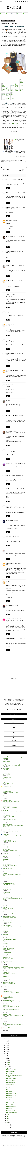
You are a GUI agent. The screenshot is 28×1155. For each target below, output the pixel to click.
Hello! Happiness (6, 815)
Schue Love (14, 7)
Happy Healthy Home (7, 991)
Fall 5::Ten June (9, 1091)
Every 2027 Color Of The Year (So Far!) (11, 787)
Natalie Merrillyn (6, 892)
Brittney (8, 536)
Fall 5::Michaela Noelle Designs (11, 1112)
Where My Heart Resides (8, 1000)
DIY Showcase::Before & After (11, 1104)
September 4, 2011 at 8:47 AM (16, 475)
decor (14, 727)
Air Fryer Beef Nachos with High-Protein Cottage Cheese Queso (13, 826)
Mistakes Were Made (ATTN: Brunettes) (11, 831)
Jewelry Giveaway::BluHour (11, 1087)
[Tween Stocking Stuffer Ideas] (8, 13)
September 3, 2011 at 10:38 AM (17, 432)
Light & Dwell (5, 987)
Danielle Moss (6, 834)
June (7, 1118)
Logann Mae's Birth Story (8, 997)
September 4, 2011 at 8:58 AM (17, 488)
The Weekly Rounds (7, 846)
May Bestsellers (6, 860)
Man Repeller (6, 966)
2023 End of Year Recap (8, 913)
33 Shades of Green (7, 1014)
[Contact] (20, 709)
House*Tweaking (6, 972)
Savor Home (5, 1018)
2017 (6, 1049)
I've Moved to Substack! (8, 880)
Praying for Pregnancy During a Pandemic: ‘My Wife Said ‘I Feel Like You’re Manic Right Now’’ (13, 968)
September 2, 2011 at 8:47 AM (17, 236)
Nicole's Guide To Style (8, 1028)
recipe (14, 730)
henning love (10, 638)
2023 (6, 1038)
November (8, 1064)
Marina (8, 463)
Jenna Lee (8, 280)
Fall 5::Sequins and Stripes (11, 1102)
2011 (6, 1060)
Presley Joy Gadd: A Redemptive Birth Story (12, 1001)
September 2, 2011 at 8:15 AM (15, 179)
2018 (6, 1047)
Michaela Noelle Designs (8, 883)
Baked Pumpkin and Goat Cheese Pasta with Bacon (13, 1015)
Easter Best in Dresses (8, 150)
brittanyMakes (6, 976)
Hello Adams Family (7, 791)
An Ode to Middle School (8, 783)
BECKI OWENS (6, 768)
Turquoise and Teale (7, 868)
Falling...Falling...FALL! (10, 1084)
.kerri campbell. (10, 295)
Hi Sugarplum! (6, 795)
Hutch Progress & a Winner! (11, 1078)
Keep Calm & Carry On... (8, 982)
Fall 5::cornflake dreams (10, 1082)
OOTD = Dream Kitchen (10, 1073)
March (8, 1124)
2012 (6, 1058)
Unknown (9, 324)
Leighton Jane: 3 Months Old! (9, 983)
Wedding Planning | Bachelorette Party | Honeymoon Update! (11, 802)
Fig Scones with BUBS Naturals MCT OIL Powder (13, 992)
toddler (14, 737)
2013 (6, 1057)
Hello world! (5, 931)
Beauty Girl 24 (17, 123)
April (7, 1122)
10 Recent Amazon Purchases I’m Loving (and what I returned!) (14, 855)
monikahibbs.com (7, 888)
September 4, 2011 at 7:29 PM (17, 550)
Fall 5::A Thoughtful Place (10, 1071)
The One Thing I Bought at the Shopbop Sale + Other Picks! (19, 155)
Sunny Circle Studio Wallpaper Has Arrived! (12, 926)
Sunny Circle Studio (7, 925)
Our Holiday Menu (7, 954)
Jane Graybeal (6, 1005)
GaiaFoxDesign (21, 1146)
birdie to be (9, 265)
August (8, 1114)
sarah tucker (5, 934)
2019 (6, 1045)
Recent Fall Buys (21, 140)
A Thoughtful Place (7, 777)
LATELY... (5, 1020)
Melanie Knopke (6, 957)
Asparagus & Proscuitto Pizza (11, 1095)
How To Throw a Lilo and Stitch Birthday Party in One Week (13, 836)
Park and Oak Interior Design (9, 916)
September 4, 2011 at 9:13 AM (17, 507)
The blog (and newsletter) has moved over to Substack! (12, 899)
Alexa (7, 236)
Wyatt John (14, 742)
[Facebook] (7, 709)
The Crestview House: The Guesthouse (11, 963)
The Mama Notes (6, 849)
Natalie (8, 192)
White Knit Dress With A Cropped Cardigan (12, 944)
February (8, 1126)
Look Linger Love (6, 844)
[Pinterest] (12, 709)
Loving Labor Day (9, 1108)
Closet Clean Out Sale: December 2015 (11, 1029)
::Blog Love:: (8, 1099)
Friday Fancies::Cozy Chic (10, 1080)
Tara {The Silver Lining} (12, 340)
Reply (8, 188)
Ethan (14, 732)
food (14, 724)
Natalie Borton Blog (7, 897)
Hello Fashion (6, 854)
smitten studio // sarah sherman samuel (11, 1009)
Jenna (7, 488)
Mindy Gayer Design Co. (8, 912)
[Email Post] (21, 160)
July (7, 1116)
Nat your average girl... (8, 996)
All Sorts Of (5, 810)
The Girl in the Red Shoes (8, 921)
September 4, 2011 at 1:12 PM (17, 522)
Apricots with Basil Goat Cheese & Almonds (13, 1086)
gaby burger (5, 902)
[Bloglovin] (17, 709)
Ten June (5, 1023)
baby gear (14, 740)
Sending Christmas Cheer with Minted (11, 1006)
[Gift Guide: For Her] (25, 13)
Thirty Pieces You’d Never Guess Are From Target (13, 820)
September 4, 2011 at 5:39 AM (18, 463)
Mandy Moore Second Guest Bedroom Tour (12, 1010)
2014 (6, 1055)
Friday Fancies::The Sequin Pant (11, 1101)
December (8, 1062)
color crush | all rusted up (8, 816)
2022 (6, 1040)
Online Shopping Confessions (11, 1093)
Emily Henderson (6, 761)
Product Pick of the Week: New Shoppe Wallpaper (13, 811)
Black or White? (9, 1097)
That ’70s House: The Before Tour (10, 973)
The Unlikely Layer (7, 774)
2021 (6, 1042)
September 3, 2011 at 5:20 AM (17, 400)
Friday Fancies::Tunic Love (10, 1089)
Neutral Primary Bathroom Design (10, 865)
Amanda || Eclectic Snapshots (11, 221)
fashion (6, 161)
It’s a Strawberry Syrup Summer (9, 841)
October (8, 1066)
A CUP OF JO (5, 782)
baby (14, 735)
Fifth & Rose (5, 930)
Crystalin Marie (6, 859)
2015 (6, 1053)
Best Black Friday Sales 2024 (9, 884)
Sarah (8, 400)
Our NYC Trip (5, 940)
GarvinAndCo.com (7, 840)
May (7, 1120)
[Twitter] (10, 709)
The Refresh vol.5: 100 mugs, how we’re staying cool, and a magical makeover (13, 978)
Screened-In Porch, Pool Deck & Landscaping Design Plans (12, 758)
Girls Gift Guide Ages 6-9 (8, 922)
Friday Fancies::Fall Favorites (11, 1069)
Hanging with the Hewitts (8, 948)
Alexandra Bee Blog (12, 415)
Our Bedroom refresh (7, 935)
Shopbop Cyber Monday (8, 958)
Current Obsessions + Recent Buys (8, 154)
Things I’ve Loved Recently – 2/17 (10, 850)
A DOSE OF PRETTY (7, 952)
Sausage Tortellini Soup (8, 949)
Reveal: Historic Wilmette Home (9, 917)
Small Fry (5, 873)
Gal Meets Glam (6, 773)
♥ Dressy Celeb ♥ (10, 392)
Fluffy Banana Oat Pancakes (11, 1106)
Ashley (8, 312)
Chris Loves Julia (6, 806)
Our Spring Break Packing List (9, 869)
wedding (14, 748)
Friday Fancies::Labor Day (10, 1110)
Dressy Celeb (9, 385)
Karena (8, 582)
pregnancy (14, 745)
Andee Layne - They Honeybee (9, 819)
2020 (7, 1043)
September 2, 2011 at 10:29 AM (17, 312)
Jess (7, 475)
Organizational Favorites (8, 988)
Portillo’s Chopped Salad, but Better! (10, 792)
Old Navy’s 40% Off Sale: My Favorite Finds (12, 797)
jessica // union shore (12, 605)
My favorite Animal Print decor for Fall (11, 807)
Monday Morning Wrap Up (8, 778)
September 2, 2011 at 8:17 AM (18, 192)
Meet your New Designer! (8, 908)
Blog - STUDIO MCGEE (7, 962)
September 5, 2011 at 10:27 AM (15, 606)
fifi (7, 179)
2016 (6, 1051)
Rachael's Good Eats (7, 824)
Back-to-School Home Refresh (9, 769)
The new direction (7, 904)
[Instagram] (14, 709)
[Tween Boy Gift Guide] (13, 13)
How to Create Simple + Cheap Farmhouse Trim (13, 1024)
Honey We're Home (7, 800)
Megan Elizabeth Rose (12, 450)
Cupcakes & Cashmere (8, 879)
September (8, 1068)
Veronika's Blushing (7, 830)
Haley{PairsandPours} (12, 207)
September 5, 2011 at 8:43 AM (18, 581)
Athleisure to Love (7, 889)
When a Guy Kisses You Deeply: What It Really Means (12, 875)
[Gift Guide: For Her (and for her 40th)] (19, 13)
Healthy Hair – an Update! (8, 893)
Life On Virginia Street (7, 756)
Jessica (8, 550)
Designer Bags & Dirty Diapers (9, 939)
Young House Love (7, 786)
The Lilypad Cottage (7, 864)
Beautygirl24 (10, 370)
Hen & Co (5, 907)
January (8, 1127)
